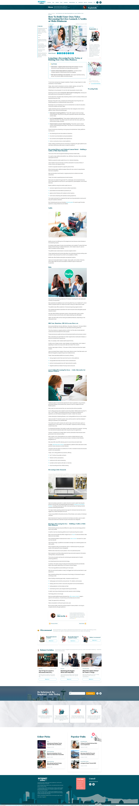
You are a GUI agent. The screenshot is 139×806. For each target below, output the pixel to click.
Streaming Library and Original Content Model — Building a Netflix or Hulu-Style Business (42, 31)
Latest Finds (80, 2)
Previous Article (54, 623)
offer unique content (74, 596)
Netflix (39, 35)
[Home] (41, 2)
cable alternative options (58, 444)
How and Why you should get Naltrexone (14, 805)
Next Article (81, 623)
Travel (61, 2)
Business (49, 2)
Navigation (79, 785)
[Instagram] (97, 2)
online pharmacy (66, 805)
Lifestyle (57, 2)
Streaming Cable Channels (41, 50)
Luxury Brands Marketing (95, 83)
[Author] (66, 616)
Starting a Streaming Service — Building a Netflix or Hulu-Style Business (42, 54)
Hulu (39, 37)
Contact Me (90, 2)
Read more (51, 640)
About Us (85, 2)
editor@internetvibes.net (93, 781)
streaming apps (69, 202)
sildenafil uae (92, 805)
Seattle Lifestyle (72, 2)
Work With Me (80, 782)
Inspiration (66, 2)
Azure (73, 534)
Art (76, 2)
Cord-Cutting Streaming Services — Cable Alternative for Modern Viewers (42, 45)
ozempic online (107, 805)
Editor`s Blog (80, 787)
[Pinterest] (100, 2)
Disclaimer (79, 783)
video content (73, 538)
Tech (53, 2)
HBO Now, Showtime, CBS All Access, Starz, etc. (42, 41)
